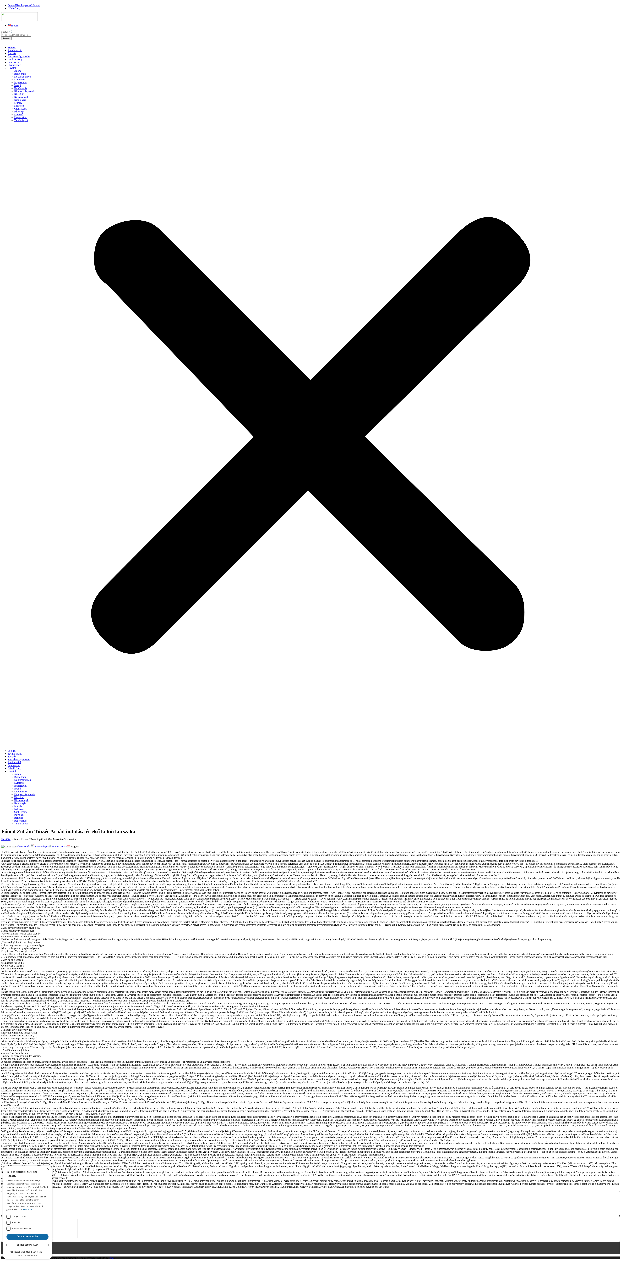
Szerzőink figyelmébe (19, 56)
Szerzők (12, 53)
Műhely (18, 102)
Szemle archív (15, 50)
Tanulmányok (21, 120)
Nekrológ (19, 105)
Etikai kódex (14, 65)
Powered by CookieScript (28, 1255)
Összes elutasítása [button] (27, 1245)
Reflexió (18, 114)
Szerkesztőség (15, 59)
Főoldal (12, 47)
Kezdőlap (6, 839)
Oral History (20, 108)
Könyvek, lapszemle (24, 91)
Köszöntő (19, 94)
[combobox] (16, 35)
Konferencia (20, 88)
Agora (17, 70)
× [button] (48, 1169)
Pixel (111, 1257)
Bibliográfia (20, 73)
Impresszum (14, 62)
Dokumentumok (22, 76)
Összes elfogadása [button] (27, 1236)
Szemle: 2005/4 (59, 846)
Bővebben (27, 1209)
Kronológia (20, 100)
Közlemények (21, 97)
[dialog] (27, 1212)
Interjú (17, 85)
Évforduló (19, 79)
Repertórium (20, 117)
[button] (310, 435)
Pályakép (19, 111)
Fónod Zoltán (23, 846)
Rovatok (12, 68)
